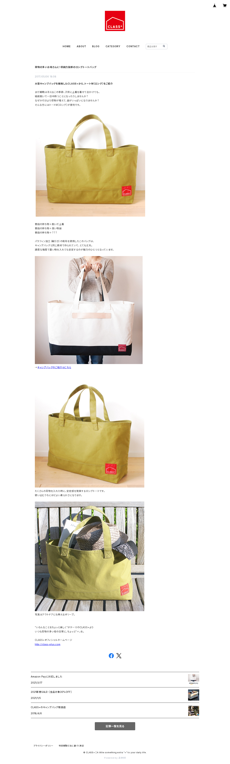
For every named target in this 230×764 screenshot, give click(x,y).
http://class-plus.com (47, 644)
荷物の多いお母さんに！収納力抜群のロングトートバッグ (65, 67)
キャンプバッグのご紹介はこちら (54, 367)
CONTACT (133, 46)
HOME (67, 46)
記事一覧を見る (115, 726)
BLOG (95, 46)
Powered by (111, 758)
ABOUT (81, 46)
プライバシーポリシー (43, 745)
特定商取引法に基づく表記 (71, 745)
